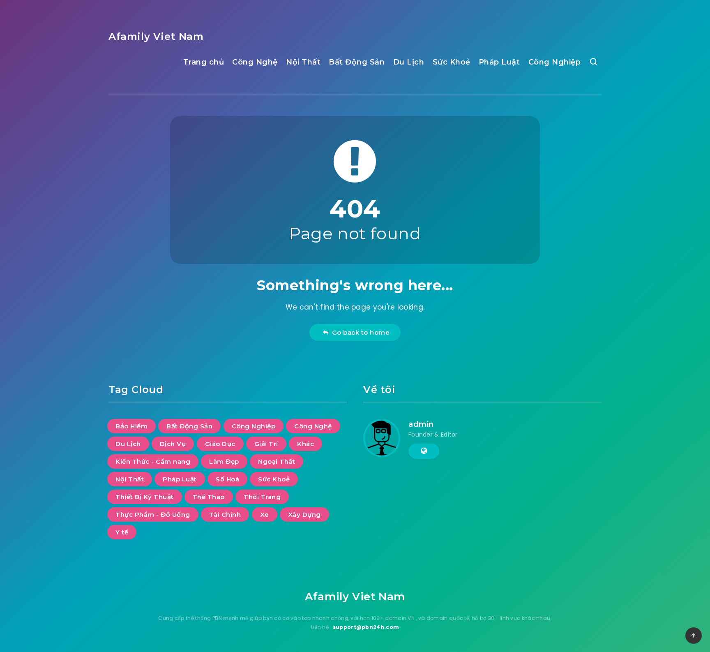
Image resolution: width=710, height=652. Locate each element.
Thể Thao (209, 497)
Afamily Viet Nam (156, 36)
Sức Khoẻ (451, 62)
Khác (305, 444)
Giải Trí (266, 444)
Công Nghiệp (554, 62)
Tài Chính (225, 514)
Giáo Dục (220, 444)
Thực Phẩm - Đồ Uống (152, 514)
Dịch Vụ (173, 444)
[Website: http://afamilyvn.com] (424, 451)
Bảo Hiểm (131, 426)
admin (421, 424)
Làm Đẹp (224, 461)
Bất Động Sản (357, 62)
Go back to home (359, 332)
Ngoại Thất (276, 461)
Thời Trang (262, 497)
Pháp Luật (499, 62)
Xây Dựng (304, 514)
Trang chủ (203, 62)
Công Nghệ (255, 62)
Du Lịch (408, 62)
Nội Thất (303, 62)
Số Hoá (227, 479)
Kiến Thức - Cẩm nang (152, 461)
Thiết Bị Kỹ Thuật (144, 497)
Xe (264, 514)
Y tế (121, 532)
